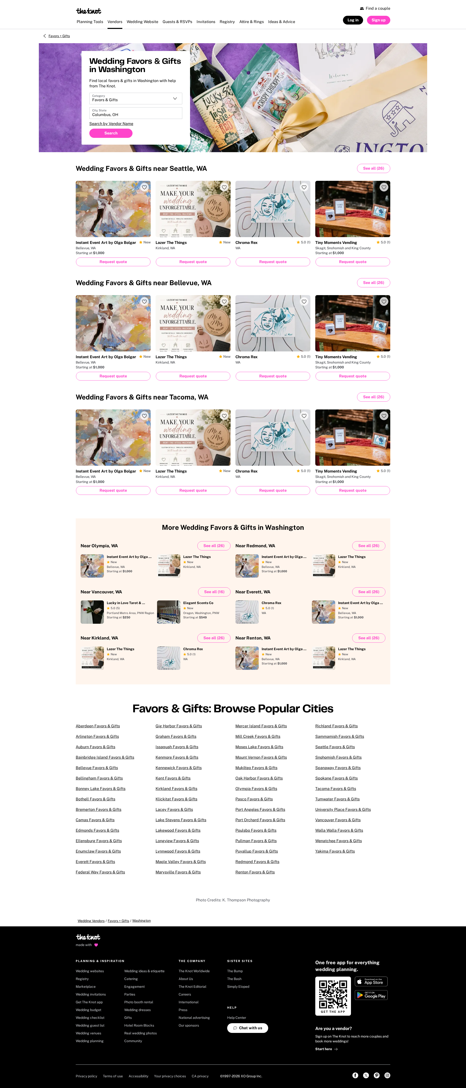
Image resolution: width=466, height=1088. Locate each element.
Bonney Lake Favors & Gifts (100, 788)
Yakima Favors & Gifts (335, 851)
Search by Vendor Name (111, 123)
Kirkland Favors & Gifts (176, 788)
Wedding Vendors (91, 921)
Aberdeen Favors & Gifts (98, 726)
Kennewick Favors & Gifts (179, 767)
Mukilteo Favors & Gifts (256, 767)
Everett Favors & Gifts (95, 861)
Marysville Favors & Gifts (178, 872)
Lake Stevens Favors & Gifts (181, 820)
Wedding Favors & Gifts (141, 168)
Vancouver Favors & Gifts (338, 820)
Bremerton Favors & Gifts (98, 809)
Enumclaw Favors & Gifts (98, 851)
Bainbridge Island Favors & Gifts (105, 757)
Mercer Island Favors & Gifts (261, 726)
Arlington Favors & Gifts (97, 736)
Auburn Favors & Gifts (95, 747)
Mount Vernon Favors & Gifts (261, 757)
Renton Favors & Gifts (255, 872)
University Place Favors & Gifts (343, 809)
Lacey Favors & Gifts (174, 809)
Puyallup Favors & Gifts (256, 851)
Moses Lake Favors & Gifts (259, 747)
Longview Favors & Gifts (177, 841)
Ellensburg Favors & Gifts (99, 841)
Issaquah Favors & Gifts (177, 747)
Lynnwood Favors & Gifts (178, 851)
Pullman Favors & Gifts (256, 841)
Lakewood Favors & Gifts (178, 830)
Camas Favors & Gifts (95, 820)
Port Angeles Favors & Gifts (260, 809)
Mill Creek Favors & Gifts (257, 736)
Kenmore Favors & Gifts (177, 757)
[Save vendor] (144, 187)
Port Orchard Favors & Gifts (260, 820)
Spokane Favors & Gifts (336, 778)
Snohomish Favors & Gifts (338, 757)
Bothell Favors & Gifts (95, 799)
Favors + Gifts (59, 36)
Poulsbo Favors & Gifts (255, 830)
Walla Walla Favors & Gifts (339, 830)
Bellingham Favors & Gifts (99, 778)
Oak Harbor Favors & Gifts (259, 778)
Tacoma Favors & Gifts (335, 788)
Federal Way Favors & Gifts (100, 872)
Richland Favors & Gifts (336, 726)
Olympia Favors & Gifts (256, 788)
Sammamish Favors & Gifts (339, 736)
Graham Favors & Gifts (176, 736)
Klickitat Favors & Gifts (176, 799)
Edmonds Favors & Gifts (97, 830)
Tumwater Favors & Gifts (337, 799)
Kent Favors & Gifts (173, 778)
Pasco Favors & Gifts (254, 799)
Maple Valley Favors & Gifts (181, 861)
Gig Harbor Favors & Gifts (179, 726)
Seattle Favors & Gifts (335, 747)
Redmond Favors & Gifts (257, 861)
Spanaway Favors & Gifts (338, 767)
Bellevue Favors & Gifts (97, 767)
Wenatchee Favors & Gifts (338, 841)
